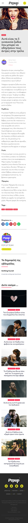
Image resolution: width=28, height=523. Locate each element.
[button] (3, 224)
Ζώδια (15, 209)
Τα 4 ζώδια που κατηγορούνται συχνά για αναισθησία (14, 463)
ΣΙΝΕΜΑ (8, 494)
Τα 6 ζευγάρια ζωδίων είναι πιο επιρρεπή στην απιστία (14, 313)
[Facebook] (6, 486)
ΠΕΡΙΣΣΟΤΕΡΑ (6, 249)
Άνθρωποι (11, 400)
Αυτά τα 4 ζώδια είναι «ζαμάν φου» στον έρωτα (14, 433)
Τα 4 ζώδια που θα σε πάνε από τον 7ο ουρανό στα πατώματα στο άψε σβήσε (14, 373)
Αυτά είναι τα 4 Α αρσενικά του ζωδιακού (14, 404)
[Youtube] (21, 486)
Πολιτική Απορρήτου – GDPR (14, 512)
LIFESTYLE (7, 490)
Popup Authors (14, 509)
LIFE (14, 494)
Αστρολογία (9, 209)
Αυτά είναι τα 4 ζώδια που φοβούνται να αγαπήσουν (14, 343)
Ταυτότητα (14, 507)
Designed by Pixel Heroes (14, 519)
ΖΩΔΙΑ (3, 35)
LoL (3, 209)
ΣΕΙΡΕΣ (22, 490)
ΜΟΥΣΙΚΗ (15, 490)
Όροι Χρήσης (14, 510)
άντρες (17, 400)
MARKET (19, 494)
